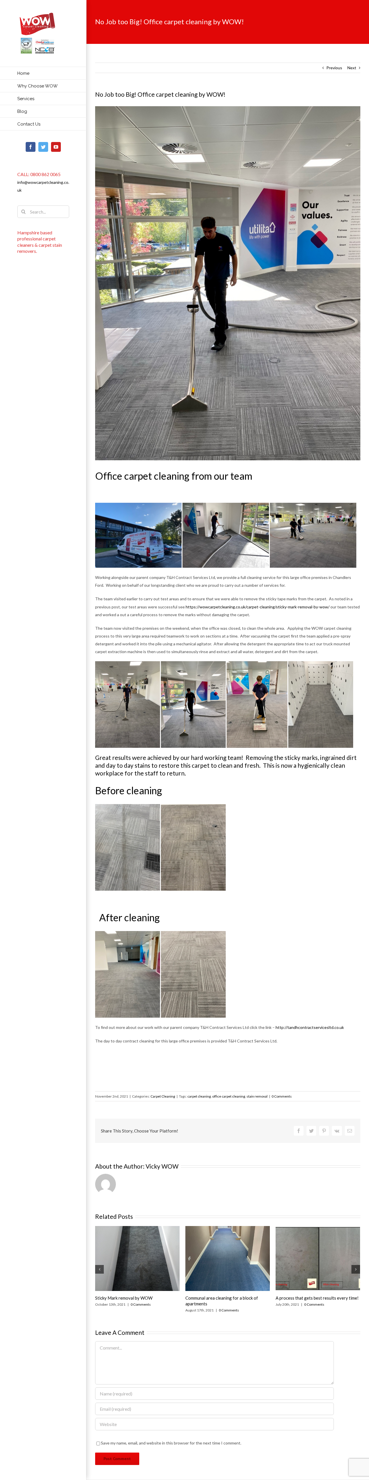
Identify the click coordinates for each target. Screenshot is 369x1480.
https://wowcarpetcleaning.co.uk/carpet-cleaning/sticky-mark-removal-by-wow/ (258, 606)
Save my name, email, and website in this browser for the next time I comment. (171, 1442)
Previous (334, 67)
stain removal (257, 1096)
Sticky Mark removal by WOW (124, 1297)
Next (351, 67)
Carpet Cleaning (162, 1096)
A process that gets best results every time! (317, 1297)
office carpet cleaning (228, 1096)
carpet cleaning (199, 1096)
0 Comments (282, 1096)
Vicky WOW (162, 1166)
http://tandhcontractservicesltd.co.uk (310, 1027)
